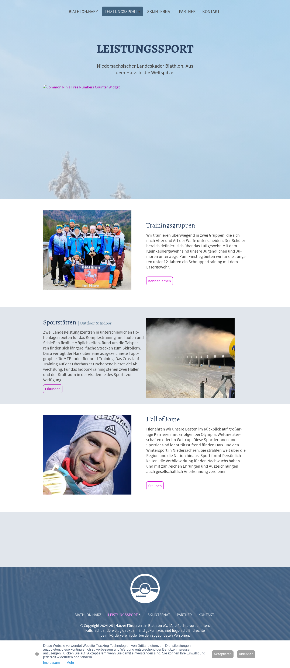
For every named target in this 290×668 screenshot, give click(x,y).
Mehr (70, 662)
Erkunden (53, 388)
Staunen (155, 485)
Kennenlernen (159, 280)
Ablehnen (246, 654)
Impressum (51, 662)
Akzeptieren (223, 654)
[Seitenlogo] (145, 588)
